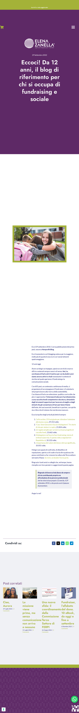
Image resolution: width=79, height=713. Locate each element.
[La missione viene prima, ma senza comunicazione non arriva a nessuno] (30, 592)
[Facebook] (53, 543)
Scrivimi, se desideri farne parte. (57, 458)
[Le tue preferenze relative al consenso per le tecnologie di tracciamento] (4, 709)
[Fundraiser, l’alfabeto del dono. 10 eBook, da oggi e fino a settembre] (68, 592)
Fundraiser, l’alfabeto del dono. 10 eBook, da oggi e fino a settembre (67, 593)
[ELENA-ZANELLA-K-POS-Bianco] (39, 39)
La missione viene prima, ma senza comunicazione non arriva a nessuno (28, 593)
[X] (58, 543)
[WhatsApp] (67, 543)
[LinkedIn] (62, 543)
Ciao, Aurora (8, 593)
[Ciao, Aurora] (10, 592)
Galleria (12, 593)
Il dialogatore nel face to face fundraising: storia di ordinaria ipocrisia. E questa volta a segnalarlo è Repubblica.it (54, 437)
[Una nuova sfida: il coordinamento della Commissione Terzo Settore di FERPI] (49, 592)
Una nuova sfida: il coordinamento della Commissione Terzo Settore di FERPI (47, 593)
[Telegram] (71, 543)
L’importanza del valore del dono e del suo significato (55, 443)
